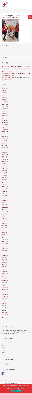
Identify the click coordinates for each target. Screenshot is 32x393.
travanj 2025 (5, 124)
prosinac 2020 (5, 239)
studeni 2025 (5, 108)
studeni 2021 (5, 214)
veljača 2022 (5, 207)
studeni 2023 (5, 161)
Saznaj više (18, 390)
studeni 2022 (5, 186)
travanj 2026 (5, 97)
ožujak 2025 (4, 127)
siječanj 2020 (5, 264)
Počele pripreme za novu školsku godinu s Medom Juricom (16, 68)
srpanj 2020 (4, 250)
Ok (12, 390)
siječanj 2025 (5, 131)
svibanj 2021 (5, 227)
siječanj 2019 (5, 289)
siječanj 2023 (5, 182)
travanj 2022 (5, 202)
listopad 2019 (5, 269)
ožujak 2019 (4, 285)
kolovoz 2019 (5, 273)
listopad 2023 (5, 163)
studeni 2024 (5, 136)
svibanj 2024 (5, 147)
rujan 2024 (4, 140)
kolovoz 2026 (5, 88)
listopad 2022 (5, 189)
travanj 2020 (5, 257)
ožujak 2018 (4, 312)
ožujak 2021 (4, 232)
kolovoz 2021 (5, 221)
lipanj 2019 (4, 278)
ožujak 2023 (4, 179)
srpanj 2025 (4, 118)
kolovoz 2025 (5, 115)
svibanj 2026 (5, 95)
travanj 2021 (5, 230)
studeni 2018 (5, 294)
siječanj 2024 (5, 156)
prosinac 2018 (5, 292)
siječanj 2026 (5, 104)
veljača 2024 (5, 154)
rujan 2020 (4, 246)
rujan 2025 (4, 113)
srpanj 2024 (4, 143)
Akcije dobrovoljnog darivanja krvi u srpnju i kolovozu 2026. (16, 66)
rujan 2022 (4, 191)
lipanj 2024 (4, 145)
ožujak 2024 (4, 152)
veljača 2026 (5, 102)
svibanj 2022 (5, 200)
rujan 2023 (4, 166)
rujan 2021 (4, 218)
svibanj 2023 (5, 175)
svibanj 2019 (5, 280)
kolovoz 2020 (5, 248)
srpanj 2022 (4, 195)
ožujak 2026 (4, 99)
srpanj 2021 (4, 223)
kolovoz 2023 (5, 168)
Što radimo (3, 347)
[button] (30, 17)
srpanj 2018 (4, 303)
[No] (30, 388)
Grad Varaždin (4, 364)
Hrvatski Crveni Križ (5, 363)
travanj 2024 (5, 150)
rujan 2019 (4, 271)
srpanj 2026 (4, 90)
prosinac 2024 (5, 134)
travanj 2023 (5, 177)
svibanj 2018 (5, 308)
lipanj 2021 (4, 225)
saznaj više (11, 333)
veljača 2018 (5, 314)
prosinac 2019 (5, 266)
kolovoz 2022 (5, 193)
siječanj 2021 (5, 237)
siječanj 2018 (5, 317)
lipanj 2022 (4, 198)
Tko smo (3, 345)
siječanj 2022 (5, 209)
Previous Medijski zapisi (7, 45)
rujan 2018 (4, 298)
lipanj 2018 (4, 305)
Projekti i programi (5, 350)
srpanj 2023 (4, 170)
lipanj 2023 (4, 172)
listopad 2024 (5, 138)
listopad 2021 (5, 216)
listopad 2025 (5, 111)
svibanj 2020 (5, 255)
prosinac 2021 (5, 211)
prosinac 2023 (5, 159)
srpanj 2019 (4, 276)
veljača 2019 (5, 287)
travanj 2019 (5, 282)
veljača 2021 (5, 234)
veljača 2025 (5, 129)
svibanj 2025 (5, 122)
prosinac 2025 (5, 106)
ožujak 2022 (4, 205)
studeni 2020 (5, 241)
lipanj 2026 (4, 92)
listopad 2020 (5, 244)
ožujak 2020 (4, 259)
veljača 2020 (5, 262)
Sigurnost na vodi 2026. (7, 71)
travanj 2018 (5, 310)
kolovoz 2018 (5, 301)
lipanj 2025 (4, 120)
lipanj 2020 (4, 253)
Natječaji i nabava (5, 355)
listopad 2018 (5, 296)
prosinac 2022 (5, 184)
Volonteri (3, 352)
